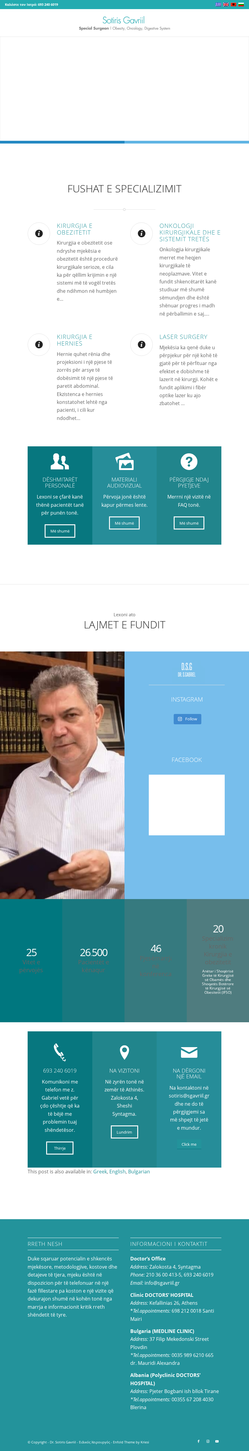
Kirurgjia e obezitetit (75, 229)
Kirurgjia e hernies (75, 340)
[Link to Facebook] (198, 1441)
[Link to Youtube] (216, 1441)
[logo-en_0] (124, 22)
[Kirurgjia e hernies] (39, 344)
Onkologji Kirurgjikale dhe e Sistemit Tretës (190, 232)
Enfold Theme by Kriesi (131, 1442)
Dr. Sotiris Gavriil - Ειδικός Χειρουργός (80, 1442)
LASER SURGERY (183, 337)
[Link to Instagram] (207, 1441)
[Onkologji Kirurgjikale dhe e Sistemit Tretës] (141, 233)
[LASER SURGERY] (141, 344)
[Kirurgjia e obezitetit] (39, 233)
